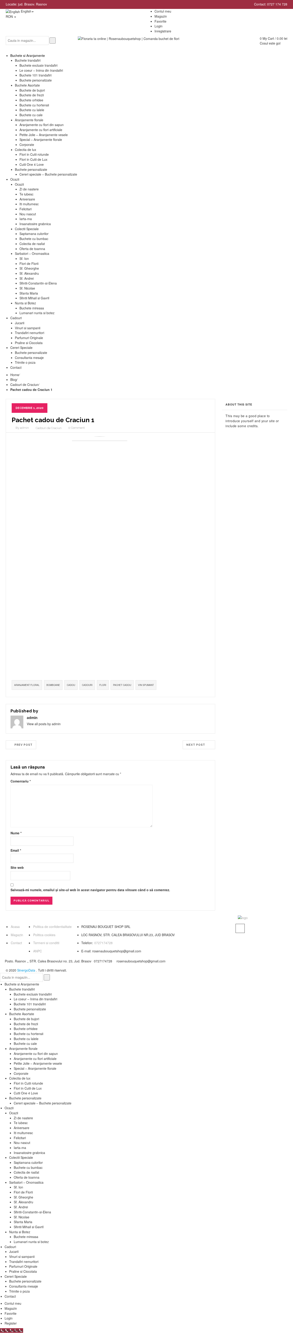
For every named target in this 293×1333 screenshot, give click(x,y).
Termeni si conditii (46, 942)
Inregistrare (163, 31)
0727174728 (103, 942)
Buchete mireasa (26, 1236)
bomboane (53, 685)
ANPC (37, 951)
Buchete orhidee (26, 1028)
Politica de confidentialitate (52, 926)
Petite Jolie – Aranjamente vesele (38, 1063)
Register (11, 1323)
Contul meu (13, 1303)
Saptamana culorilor (28, 1162)
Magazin (17, 935)
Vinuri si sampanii (22, 1256)
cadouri (87, 685)
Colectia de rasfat (26, 1172)
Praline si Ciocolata (23, 1271)
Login (159, 26)
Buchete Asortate (21, 1014)
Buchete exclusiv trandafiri (33, 994)
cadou (71, 685)
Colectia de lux (19, 1078)
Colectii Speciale (21, 1157)
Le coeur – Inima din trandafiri (35, 999)
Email (16, 850)
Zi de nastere (23, 1118)
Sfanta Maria (23, 1222)
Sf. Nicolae (21, 1217)
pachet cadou (122, 685)
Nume (16, 833)
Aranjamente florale (23, 1048)
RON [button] (10, 16)
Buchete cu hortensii (28, 1033)
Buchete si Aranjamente (22, 984)
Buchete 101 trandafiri (30, 1004)
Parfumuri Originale (23, 1266)
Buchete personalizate (30, 1009)
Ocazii (9, 1108)
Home (14, 374)
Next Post (197, 744)
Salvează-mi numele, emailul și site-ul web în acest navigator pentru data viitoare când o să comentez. (90, 890)
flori (102, 685)
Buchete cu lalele (26, 1038)
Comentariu (21, 781)
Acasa (15, 926)
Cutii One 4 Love (26, 1093)
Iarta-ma (20, 1147)
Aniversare (21, 1127)
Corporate (21, 1073)
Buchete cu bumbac (28, 1167)
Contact (16, 942)
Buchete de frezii (26, 1024)
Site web (17, 867)
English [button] (25, 11)
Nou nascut (22, 1142)
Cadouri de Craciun (24, 384)
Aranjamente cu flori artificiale (35, 1058)
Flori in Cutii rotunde (28, 1083)
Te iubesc (21, 1122)
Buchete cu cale (25, 1043)
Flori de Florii (23, 1192)
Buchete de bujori (26, 1019)
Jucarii (14, 1251)
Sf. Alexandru (23, 1202)
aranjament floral (27, 685)
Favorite (10, 1313)
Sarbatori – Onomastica (26, 1182)
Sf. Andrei (21, 1207)
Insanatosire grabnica (29, 1152)
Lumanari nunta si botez (31, 1241)
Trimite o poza (19, 1291)
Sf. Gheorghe (23, 1197)
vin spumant (146, 685)
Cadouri (10, 1246)
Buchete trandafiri (22, 989)
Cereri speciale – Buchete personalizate (42, 1103)
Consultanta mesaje (23, 1286)
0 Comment (76, 427)
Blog (13, 379)
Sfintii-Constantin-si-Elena (32, 1212)
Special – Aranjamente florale (35, 1068)
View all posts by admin (44, 724)
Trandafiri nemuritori (23, 1261)
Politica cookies (44, 935)
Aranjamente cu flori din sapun (36, 1053)
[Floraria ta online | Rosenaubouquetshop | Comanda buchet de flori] (128, 38)
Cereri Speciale (16, 1276)
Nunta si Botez (19, 1232)
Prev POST (22, 744)
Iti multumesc (23, 1132)
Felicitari (20, 1137)
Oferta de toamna (26, 1177)
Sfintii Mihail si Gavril (28, 1227)
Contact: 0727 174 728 (270, 4)
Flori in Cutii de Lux (28, 1088)
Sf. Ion (18, 1187)
